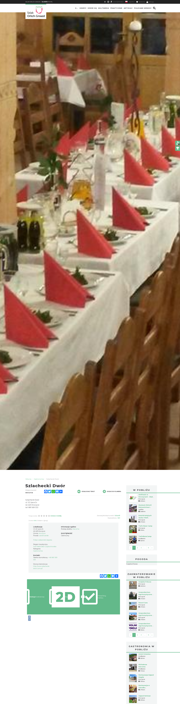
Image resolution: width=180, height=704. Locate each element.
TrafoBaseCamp (145, 536)
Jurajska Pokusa (145, 595)
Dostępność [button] (118, 2)
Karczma (76, 529)
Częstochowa (141, 570)
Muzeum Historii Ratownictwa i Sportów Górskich (146, 507)
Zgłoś (117, 515)
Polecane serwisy (143, 8)
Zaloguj (151, 2)
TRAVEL (47, 2)
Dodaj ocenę (56, 516)
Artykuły (128, 8)
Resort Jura (143, 616)
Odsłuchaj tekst (88, 491)
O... (76, 8)
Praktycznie (116, 8)
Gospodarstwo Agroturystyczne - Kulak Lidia (146, 628)
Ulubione (141, 2)
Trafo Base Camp (145, 526)
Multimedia (103, 8)
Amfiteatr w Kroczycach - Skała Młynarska (146, 497)
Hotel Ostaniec (145, 667)
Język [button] (131, 2)
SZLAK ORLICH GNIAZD (32, 2)
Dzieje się (92, 8)
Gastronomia (38, 551)
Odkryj (82, 8)
